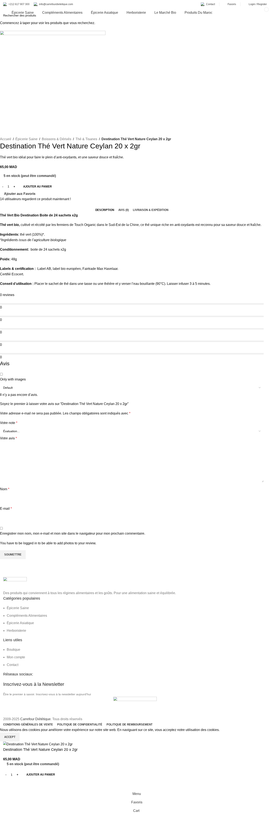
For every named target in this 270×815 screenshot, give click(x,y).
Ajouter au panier (37, 186)
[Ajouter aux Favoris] (8, 784)
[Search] (252, 12)
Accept (9, 737)
